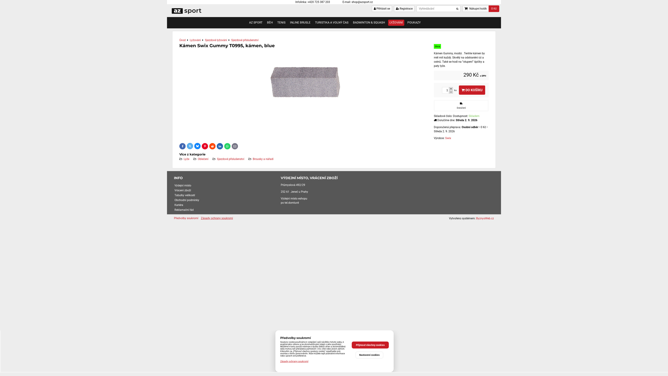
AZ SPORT (256, 22)
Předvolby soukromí (186, 218)
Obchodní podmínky (186, 200)
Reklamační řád (184, 210)
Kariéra (178, 205)
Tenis (281, 22)
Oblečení (203, 159)
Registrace (406, 8)
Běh (270, 22)
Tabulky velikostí (184, 195)
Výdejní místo (182, 185)
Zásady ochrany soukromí (217, 218)
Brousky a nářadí (263, 159)
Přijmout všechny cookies (370, 345)
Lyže (186, 159)
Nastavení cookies (369, 355)
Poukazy (414, 22)
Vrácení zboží (182, 190)
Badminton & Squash (369, 22)
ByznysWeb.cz (485, 218)
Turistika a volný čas (331, 22)
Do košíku (474, 90)
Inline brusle (300, 22)
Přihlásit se (383, 8)
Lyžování (396, 22)
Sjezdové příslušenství (230, 159)
